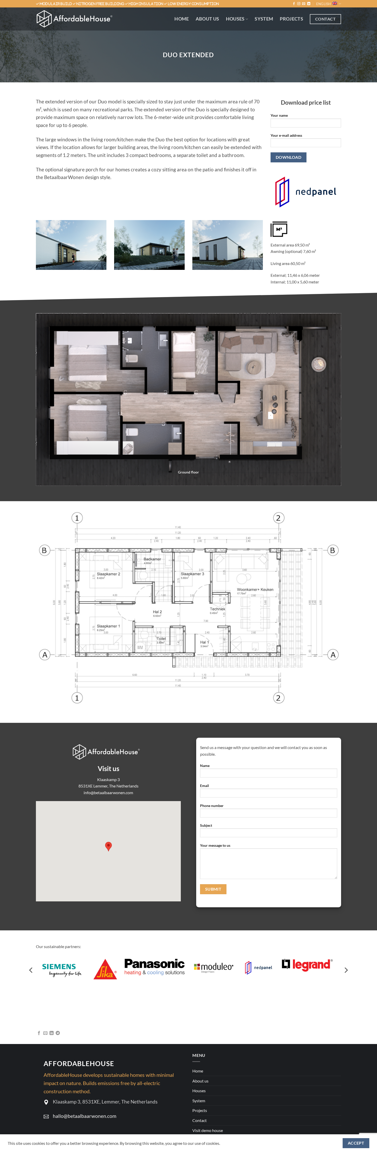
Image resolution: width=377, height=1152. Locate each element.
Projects (291, 19)
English (323, 4)
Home (181, 19)
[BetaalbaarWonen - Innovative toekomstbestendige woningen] (77, 19)
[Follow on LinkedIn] (308, 4)
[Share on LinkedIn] (51, 1033)
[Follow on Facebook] (293, 4)
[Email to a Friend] (45, 1033)
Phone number (212, 805)
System (264, 19)
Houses (235, 19)
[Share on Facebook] (39, 1033)
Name (205, 765)
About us (207, 19)
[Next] (345, 970)
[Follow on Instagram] (298, 4)
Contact (199, 1120)
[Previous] (31, 970)
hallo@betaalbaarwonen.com (84, 1116)
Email (204, 785)
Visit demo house (207, 1130)
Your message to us (215, 845)
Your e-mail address (286, 135)
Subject (206, 825)
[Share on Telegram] (58, 1033)
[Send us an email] (303, 4)
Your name (279, 115)
